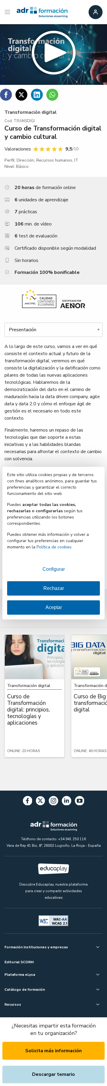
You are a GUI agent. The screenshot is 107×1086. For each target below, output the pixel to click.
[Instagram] (53, 802)
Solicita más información (53, 1050)
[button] (53, 54)
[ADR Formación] (42, 12)
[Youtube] (79, 802)
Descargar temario (53, 1074)
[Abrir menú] (8, 12)
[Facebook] (27, 802)
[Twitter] (40, 802)
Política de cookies (54, 547)
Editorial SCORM (19, 962)
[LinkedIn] (66, 802)
